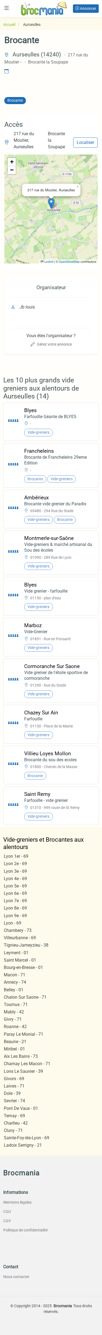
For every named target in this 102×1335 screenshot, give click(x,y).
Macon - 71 (14, 974)
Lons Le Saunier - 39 (23, 1071)
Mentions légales (17, 1202)
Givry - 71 (13, 1019)
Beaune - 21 (15, 1041)
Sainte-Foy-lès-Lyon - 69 (26, 1137)
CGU (7, 1211)
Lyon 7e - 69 (15, 900)
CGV (7, 1221)
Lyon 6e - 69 (15, 893)
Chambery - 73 (18, 930)
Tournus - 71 (16, 1004)
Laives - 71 (14, 1086)
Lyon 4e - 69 (15, 878)
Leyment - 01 (16, 952)
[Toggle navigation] (6, 8)
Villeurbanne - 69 (20, 937)
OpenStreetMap (69, 261)
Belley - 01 (13, 989)
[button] (51, 203)
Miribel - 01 (14, 1049)
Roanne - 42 (15, 1026)
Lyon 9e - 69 (15, 915)
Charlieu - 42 (16, 1123)
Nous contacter (16, 1277)
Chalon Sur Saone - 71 (25, 997)
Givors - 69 (14, 1078)
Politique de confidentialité (25, 1230)
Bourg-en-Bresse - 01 (23, 967)
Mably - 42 (14, 1011)
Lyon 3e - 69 (15, 871)
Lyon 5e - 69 (15, 886)
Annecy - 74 (15, 982)
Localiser (85, 142)
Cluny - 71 (13, 1130)
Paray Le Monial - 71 (23, 1034)
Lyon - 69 (12, 923)
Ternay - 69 (14, 1115)
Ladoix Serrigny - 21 (23, 1145)
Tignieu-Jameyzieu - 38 (26, 945)
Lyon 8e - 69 (15, 908)
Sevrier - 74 (14, 1100)
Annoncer (87, 8)
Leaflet (48, 261)
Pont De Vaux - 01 (21, 1108)
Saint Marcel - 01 (20, 960)
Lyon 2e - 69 (15, 863)
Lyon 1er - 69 (16, 856)
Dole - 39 (12, 1093)
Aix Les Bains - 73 (21, 1056)
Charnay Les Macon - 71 (27, 1063)
